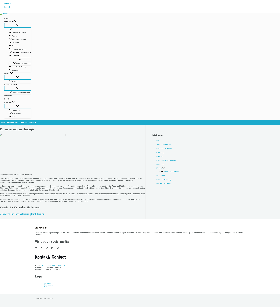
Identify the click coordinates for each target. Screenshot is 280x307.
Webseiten (15, 70)
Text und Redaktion (19, 33)
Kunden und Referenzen (21, 92)
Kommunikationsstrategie (21, 52)
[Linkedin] (36, 248)
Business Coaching (19, 39)
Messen (14, 36)
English (7, 7)
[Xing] (47, 248)
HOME (6, 18)
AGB (13, 117)
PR (13, 29)
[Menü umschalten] (17, 25)
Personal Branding (18, 49)
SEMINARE (8, 96)
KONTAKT (8, 102)
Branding (15, 46)
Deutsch (7, 3)
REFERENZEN (9, 84)
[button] (15, 21)
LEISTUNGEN (9, 21)
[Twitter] (58, 248)
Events (14, 56)
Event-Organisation (23, 63)
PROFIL (7, 73)
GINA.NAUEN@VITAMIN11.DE (53, 266)
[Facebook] (41, 248)
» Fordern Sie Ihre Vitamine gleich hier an (22, 214)
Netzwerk (15, 81)
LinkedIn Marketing (19, 67)
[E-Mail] (52, 248)
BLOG (6, 99)
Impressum (16, 110)
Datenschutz (16, 113)
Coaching (15, 42)
